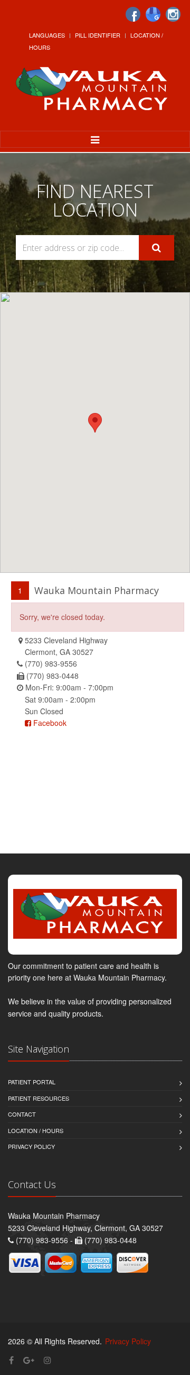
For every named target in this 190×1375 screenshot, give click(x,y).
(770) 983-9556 (51, 663)
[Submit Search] (156, 247)
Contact (22, 1114)
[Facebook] (133, 14)
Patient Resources (38, 1098)
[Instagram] (173, 14)
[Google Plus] (28, 1360)
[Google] (153, 14)
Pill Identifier (97, 35)
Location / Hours (35, 1130)
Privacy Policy (31, 1146)
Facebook (48, 722)
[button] (95, 423)
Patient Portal (31, 1081)
